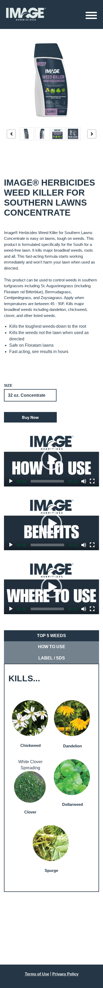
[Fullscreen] (92, 481)
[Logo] (26, 14)
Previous (11, 133)
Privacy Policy (65, 974)
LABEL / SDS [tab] (51, 658)
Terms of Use (37, 974)
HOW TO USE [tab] (51, 646)
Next (91, 133)
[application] (51, 459)
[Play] (10, 481)
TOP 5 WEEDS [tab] (51, 635)
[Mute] (83, 481)
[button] (30, 417)
